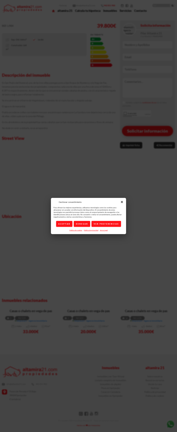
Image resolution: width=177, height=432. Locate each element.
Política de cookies (75, 230)
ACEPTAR (64, 224)
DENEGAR (82, 224)
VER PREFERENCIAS (106, 224)
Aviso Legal (104, 230)
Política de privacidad (91, 230)
